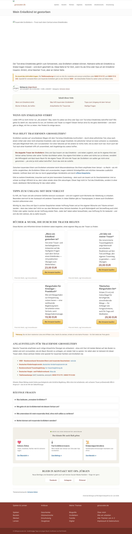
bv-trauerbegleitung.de (53, 368)
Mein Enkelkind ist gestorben (32, 12)
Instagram (67, 480)
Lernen (16, 521)
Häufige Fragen (90, 106)
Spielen (16, 512)
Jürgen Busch (32, 87)
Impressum (101, 521)
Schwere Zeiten (65, 89)
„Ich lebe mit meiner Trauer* (106, 235)
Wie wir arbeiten (104, 515)
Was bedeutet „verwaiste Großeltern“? (32, 399)
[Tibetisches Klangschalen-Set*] (82, 292)
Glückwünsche (47, 515)
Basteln (16, 515)
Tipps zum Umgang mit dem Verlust (97, 102)
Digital (71, 521)
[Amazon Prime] (60, 267)
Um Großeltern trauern (60, 445)
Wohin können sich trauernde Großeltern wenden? (37, 420)
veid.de (73, 361)
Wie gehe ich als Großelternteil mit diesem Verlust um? (38, 406)
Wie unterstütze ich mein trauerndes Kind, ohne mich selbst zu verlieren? (45, 413)
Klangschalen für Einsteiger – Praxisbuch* (53, 289)
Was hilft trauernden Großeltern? (62, 102)
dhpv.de (53, 371)
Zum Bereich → (91, 455)
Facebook (53, 480)
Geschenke (45, 512)
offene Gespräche (83, 173)
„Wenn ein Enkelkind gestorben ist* (52, 236)
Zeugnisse (45, 521)
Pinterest (82, 480)
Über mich (101, 512)
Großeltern (73, 515)
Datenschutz (114, 521)
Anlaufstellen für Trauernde (60, 106)
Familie (72, 518)
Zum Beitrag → (56, 455)
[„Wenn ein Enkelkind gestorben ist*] (28, 240)
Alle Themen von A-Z (106, 518)
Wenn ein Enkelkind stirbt (24, 102)
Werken (16, 518)
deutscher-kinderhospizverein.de (55, 364)
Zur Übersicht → (23, 455)
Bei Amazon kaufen (52, 272)
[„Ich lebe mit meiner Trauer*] (82, 240)
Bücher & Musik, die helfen (25, 106)
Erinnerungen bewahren (95, 445)
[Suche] (117, 4)
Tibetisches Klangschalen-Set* (107, 287)
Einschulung (46, 518)
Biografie (73, 512)
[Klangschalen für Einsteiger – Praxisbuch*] (28, 292)
